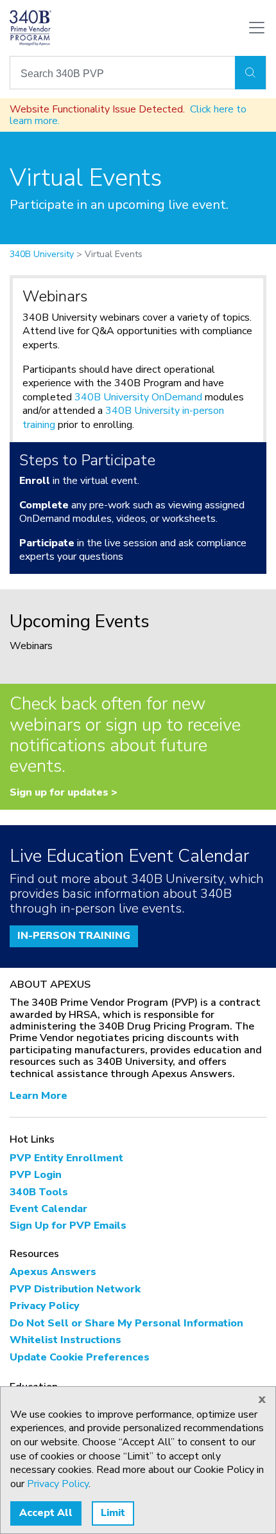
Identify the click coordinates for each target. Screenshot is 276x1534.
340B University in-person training (123, 418)
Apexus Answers (53, 1272)
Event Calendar (48, 1209)
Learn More (38, 1095)
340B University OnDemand (138, 397)
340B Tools (39, 1192)
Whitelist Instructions (65, 1340)
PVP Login (36, 1175)
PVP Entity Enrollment (66, 1158)
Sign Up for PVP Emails (68, 1225)
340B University (42, 254)
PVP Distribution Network (75, 1289)
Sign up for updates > (63, 792)
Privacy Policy (45, 1306)
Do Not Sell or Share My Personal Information (126, 1323)
